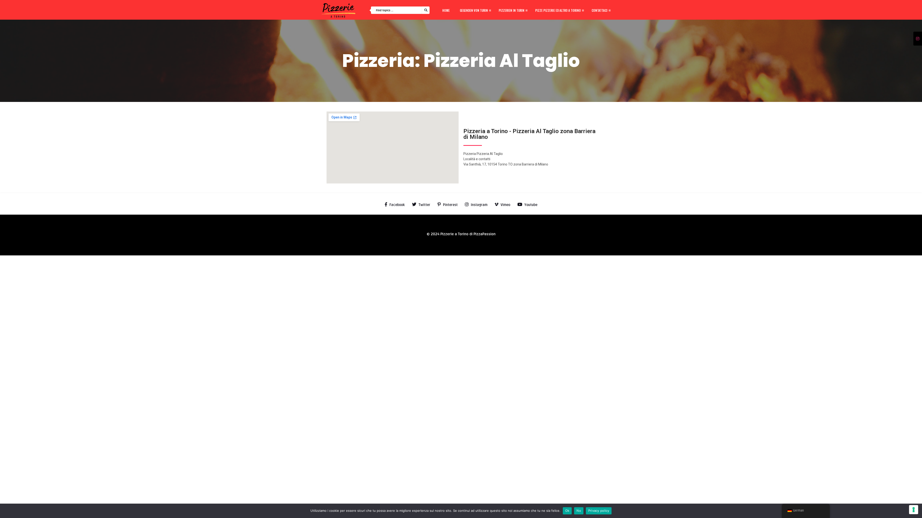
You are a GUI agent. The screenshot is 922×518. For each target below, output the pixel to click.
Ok (567, 510)
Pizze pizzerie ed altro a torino (558, 10)
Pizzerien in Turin (511, 10)
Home (446, 10)
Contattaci (599, 10)
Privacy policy (598, 510)
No (578, 510)
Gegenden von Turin (474, 10)
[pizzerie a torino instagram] (918, 38)
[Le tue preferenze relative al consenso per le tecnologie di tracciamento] (913, 509)
